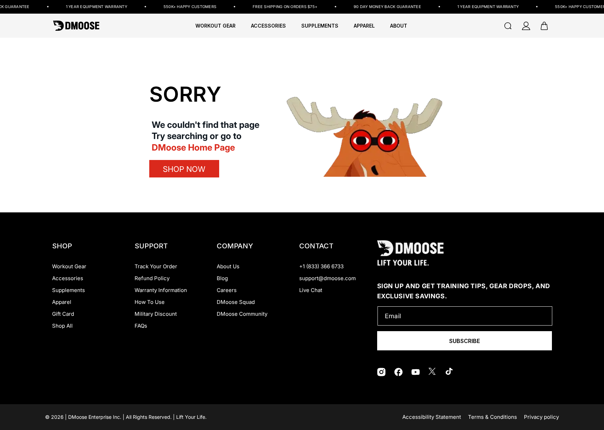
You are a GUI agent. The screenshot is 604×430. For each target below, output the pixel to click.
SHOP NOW (184, 169)
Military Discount (156, 314)
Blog (222, 278)
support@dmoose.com (327, 278)
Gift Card (63, 314)
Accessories (67, 278)
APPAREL (364, 25)
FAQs (141, 325)
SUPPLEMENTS (319, 25)
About (398, 25)
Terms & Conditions (492, 417)
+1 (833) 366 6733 (321, 266)
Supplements (68, 290)
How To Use (150, 302)
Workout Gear (215, 25)
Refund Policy (152, 278)
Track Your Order (156, 266)
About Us (228, 266)
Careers (227, 290)
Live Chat (310, 290)
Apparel (61, 302)
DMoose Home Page (193, 147)
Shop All (62, 325)
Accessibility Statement (431, 417)
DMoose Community (242, 314)
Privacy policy (541, 417)
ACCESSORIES (268, 25)
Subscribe (464, 340)
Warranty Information (161, 290)
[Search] (508, 26)
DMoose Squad (236, 302)
